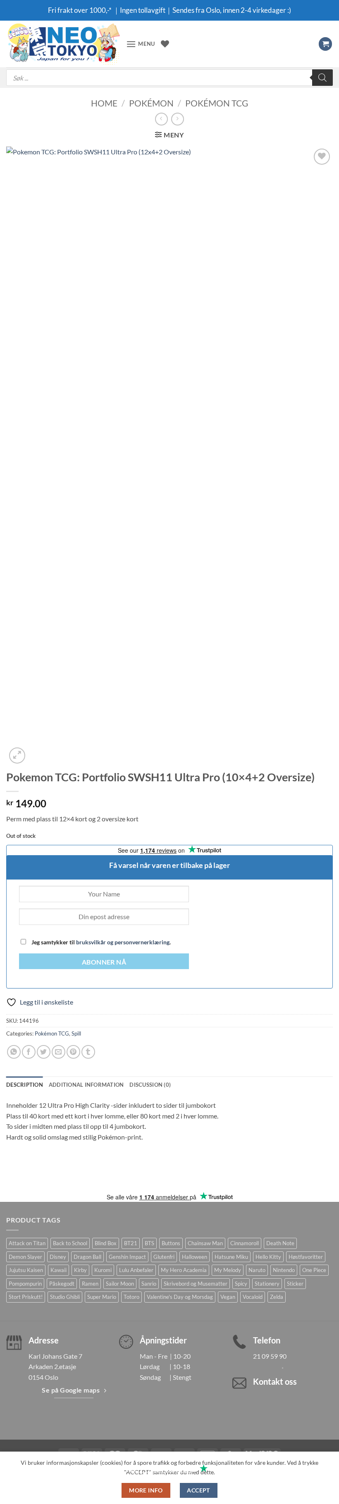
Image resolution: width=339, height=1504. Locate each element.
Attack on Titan (27, 1243)
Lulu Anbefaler (136, 1270)
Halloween (194, 1256)
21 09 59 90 (269, 1356)
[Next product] (161, 119)
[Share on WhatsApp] (14, 1052)
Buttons (171, 1243)
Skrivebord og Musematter (195, 1283)
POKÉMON (151, 103)
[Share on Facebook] (29, 1052)
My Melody (227, 1270)
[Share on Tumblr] (88, 1052)
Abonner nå (104, 962)
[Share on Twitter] (43, 1052)
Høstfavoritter (306, 1256)
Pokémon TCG (216, 103)
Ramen (90, 1283)
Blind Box (106, 1243)
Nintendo (284, 1270)
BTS (149, 1243)
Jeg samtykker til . (100, 942)
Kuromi (103, 1270)
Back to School (70, 1243)
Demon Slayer (25, 1256)
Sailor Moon (120, 1283)
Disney (58, 1256)
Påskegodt (61, 1283)
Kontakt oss (275, 1381)
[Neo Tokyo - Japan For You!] (63, 44)
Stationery (267, 1283)
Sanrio (148, 1283)
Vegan (227, 1297)
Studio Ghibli (65, 1297)
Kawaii (58, 1270)
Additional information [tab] (86, 1084)
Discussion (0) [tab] (150, 1084)
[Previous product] (177, 119)
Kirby (80, 1270)
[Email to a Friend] (58, 1052)
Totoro (131, 1297)
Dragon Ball (87, 1256)
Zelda (276, 1297)
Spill (76, 1033)
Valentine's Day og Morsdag (180, 1297)
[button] (140, 44)
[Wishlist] (165, 44)
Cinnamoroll (244, 1243)
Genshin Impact (127, 1256)
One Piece (314, 1270)
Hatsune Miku (231, 1256)
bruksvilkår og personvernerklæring (123, 942)
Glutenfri (163, 1256)
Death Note (280, 1243)
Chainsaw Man (205, 1243)
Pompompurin (25, 1283)
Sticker (295, 1283)
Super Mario (101, 1297)
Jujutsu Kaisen (26, 1270)
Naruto (256, 1270)
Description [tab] (24, 1084)
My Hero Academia (184, 1270)
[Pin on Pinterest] (73, 1052)
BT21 (130, 1243)
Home (104, 103)
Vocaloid (253, 1297)
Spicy (241, 1283)
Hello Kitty (268, 1256)
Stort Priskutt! (26, 1297)
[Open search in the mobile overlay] (169, 77)
